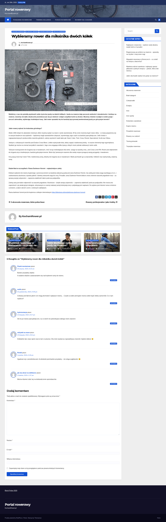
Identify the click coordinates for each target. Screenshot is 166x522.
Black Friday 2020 (11, 490)
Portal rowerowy (17, 9)
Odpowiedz (114, 280)
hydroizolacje (22, 312)
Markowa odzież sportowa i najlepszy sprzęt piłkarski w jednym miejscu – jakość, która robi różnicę (142, 69)
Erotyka (129, 106)
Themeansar (37, 518)
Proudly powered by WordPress (14, 518)
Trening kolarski (43, 20)
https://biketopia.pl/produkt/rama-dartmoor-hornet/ (68, 192)
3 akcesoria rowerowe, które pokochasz (27, 202)
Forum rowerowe (63, 20)
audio (19, 289)
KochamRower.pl (26, 42)
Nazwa (9, 440)
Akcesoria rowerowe (18, 31)
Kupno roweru (131, 126)
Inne (127, 111)
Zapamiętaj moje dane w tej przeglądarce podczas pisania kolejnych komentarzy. (36, 468)
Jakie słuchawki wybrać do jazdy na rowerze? (62, 244)
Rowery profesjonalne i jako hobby (101, 202)
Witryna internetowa (13, 459)
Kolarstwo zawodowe (32, 31)
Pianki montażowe (24, 266)
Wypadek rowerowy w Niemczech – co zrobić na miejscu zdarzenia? (22, 245)
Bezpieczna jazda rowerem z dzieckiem (102, 244)
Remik (19, 353)
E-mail (9, 450)
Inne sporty (130, 116)
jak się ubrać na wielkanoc (26, 373)
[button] (156, 20)
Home (158, 518)
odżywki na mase (23, 332)
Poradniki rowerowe (22, 20)
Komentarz (11, 400)
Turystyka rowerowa (59, 31)
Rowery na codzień (83, 20)
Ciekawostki (130, 100)
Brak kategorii (131, 95)
